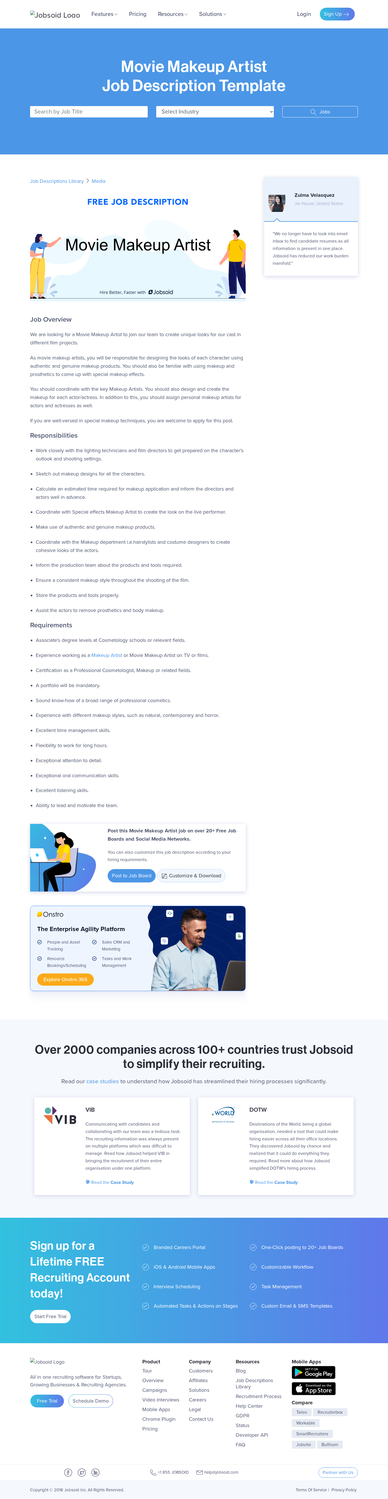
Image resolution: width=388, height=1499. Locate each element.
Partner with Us (338, 1472)
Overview (153, 1380)
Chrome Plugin (159, 1419)
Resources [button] (171, 14)
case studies (102, 1081)
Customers (201, 1371)
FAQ (240, 1445)
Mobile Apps (156, 1409)
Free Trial (47, 1401)
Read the (112, 1182)
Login (304, 14)
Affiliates (198, 1380)
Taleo (301, 1412)
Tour (147, 1371)
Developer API (252, 1435)
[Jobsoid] (55, 14)
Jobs (324, 112)
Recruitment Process (258, 1396)
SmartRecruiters (312, 1434)
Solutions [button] (211, 14)
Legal (195, 1409)
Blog (241, 1371)
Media (98, 181)
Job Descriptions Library (57, 181)
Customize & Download (195, 875)
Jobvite (303, 1445)
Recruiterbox (330, 1412)
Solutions (199, 1390)
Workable (305, 1423)
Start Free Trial (50, 1316)
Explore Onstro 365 (65, 979)
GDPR (242, 1416)
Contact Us (201, 1419)
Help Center (249, 1406)
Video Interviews (160, 1400)
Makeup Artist (106, 655)
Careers (197, 1400)
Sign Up (333, 14)
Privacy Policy (343, 1489)
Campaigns (154, 1390)
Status (242, 1425)
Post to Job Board (131, 875)
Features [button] (103, 14)
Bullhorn (330, 1445)
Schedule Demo (91, 1401)
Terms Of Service (311, 1489)
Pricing (138, 14)
